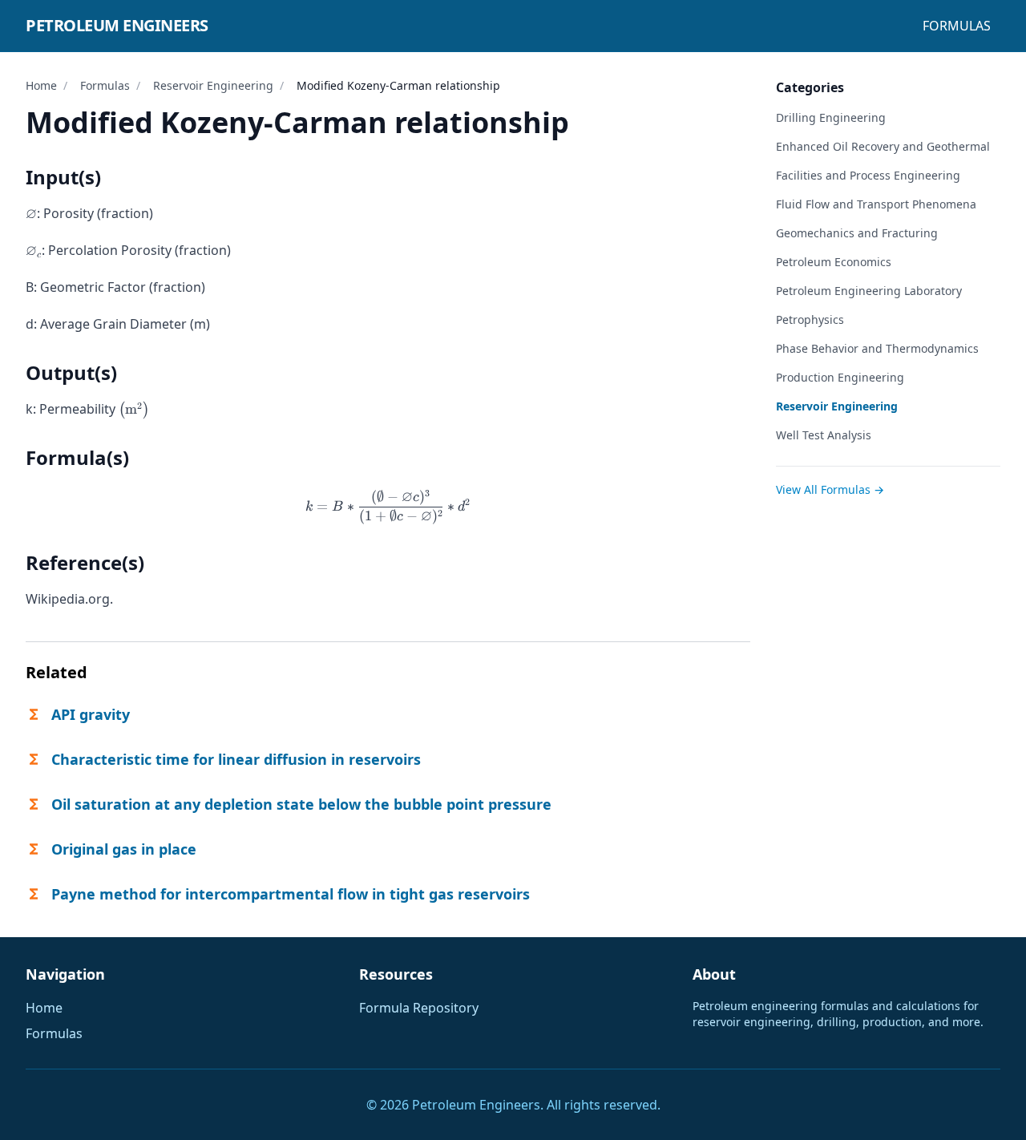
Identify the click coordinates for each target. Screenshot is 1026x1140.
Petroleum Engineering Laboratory (869, 290)
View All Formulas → (830, 489)
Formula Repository (419, 1008)
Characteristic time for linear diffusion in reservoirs (236, 759)
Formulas (957, 25)
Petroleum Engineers (117, 25)
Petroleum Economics (833, 261)
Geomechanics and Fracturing (857, 233)
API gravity (90, 714)
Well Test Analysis (823, 435)
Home (41, 85)
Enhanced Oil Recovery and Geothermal (883, 146)
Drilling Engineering (831, 117)
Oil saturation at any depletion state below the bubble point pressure (301, 804)
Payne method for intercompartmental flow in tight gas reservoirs (290, 894)
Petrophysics (810, 319)
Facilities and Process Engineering (868, 175)
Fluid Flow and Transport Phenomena (876, 204)
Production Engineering (840, 377)
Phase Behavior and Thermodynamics (877, 348)
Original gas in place (123, 849)
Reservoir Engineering (213, 85)
